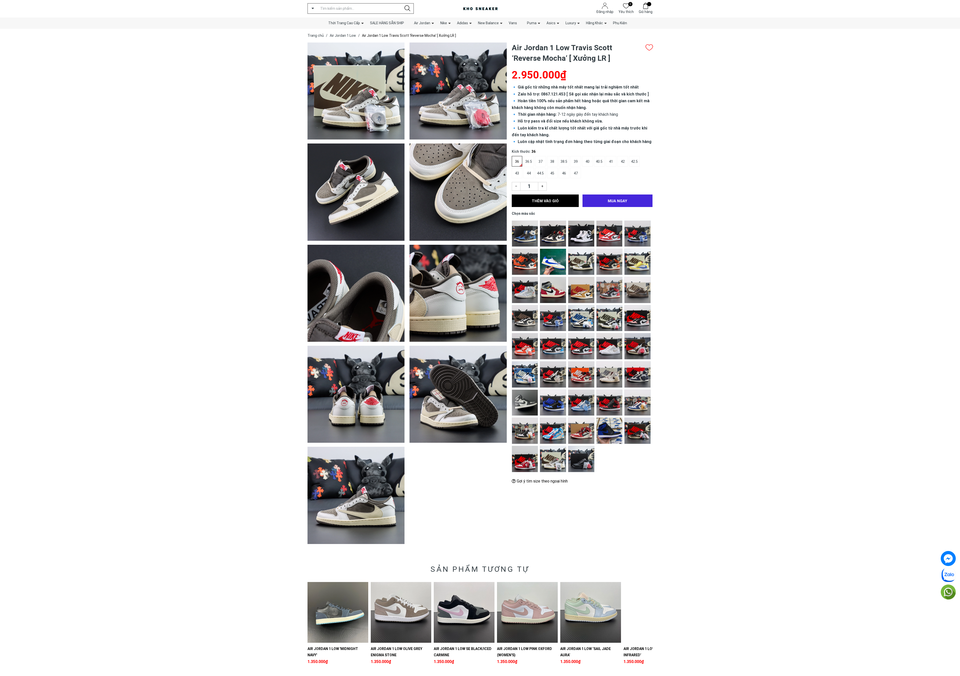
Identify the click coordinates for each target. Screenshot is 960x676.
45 (552, 173)
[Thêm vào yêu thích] (649, 47)
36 (517, 162)
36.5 (528, 162)
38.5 (563, 162)
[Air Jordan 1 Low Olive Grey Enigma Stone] (401, 612)
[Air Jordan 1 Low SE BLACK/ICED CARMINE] (464, 612)
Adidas (462, 23)
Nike (443, 23)
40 (588, 162)
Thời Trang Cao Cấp (344, 23)
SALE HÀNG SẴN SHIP (387, 23)
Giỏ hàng (645, 12)
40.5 (599, 162)
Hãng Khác (594, 23)
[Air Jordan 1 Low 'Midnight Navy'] (338, 612)
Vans (513, 23)
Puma (531, 23)
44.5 (540, 173)
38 (552, 162)
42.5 (634, 162)
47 (576, 173)
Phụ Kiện (620, 23)
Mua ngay (617, 201)
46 (564, 173)
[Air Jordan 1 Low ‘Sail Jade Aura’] (590, 612)
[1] (525, 233)
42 (623, 162)
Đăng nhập (605, 12)
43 (517, 173)
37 (540, 162)
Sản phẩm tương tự (480, 569)
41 (611, 162)
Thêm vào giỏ (545, 201)
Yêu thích (626, 11)
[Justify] (407, 9)
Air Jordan (422, 23)
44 (529, 173)
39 (576, 162)
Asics (551, 23)
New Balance (488, 23)
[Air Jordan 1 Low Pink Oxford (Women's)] (527, 612)
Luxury (571, 23)
